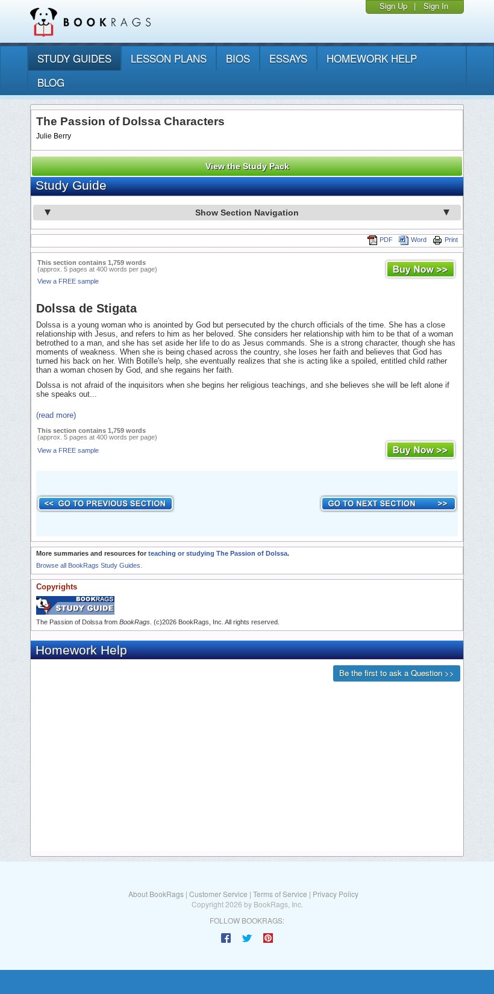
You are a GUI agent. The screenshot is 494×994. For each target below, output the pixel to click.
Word (419, 239)
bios (238, 58)
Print (451, 239)
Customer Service (218, 894)
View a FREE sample (68, 281)
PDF (386, 239)
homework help (372, 58)
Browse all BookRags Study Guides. (89, 565)
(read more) (56, 415)
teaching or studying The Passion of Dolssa (217, 553)
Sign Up (393, 5)
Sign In (436, 5)
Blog (50, 82)
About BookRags (156, 894)
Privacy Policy (335, 894)
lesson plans (169, 58)
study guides (74, 58)
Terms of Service (280, 894)
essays (288, 58)
